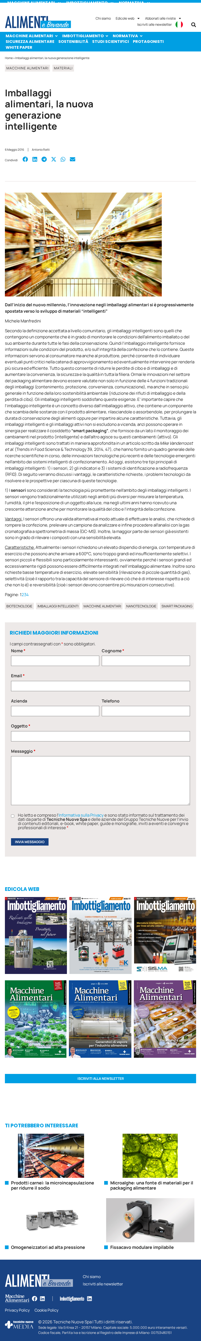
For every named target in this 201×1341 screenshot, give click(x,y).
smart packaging (177, 606)
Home (9, 58)
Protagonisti (148, 41)
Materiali (63, 68)
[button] (193, 24)
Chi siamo (103, 18)
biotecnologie (19, 606)
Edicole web (125, 18)
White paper (19, 47)
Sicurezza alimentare (30, 41)
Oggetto (20, 726)
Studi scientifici (110, 41)
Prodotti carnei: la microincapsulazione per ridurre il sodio (52, 1185)
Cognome (113, 651)
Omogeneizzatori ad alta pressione (48, 1247)
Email (18, 676)
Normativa (125, 36)
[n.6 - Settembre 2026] (36, 936)
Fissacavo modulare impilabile (142, 1247)
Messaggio (23, 751)
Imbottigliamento (83, 36)
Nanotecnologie (141, 606)
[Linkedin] (42, 1298)
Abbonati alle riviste (160, 18)
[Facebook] (34, 1298)
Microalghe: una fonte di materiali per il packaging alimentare (151, 1185)
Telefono (111, 701)
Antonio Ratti (41, 150)
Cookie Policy (46, 1310)
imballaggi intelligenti (58, 606)
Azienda (19, 701)
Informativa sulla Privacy (81, 815)
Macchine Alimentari (29, 36)
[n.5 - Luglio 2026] (100, 936)
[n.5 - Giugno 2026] (100, 1019)
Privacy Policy (17, 1310)
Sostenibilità (73, 41)
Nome (18, 651)
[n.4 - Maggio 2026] (165, 936)
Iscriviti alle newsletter (154, 24)
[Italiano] (179, 24)
